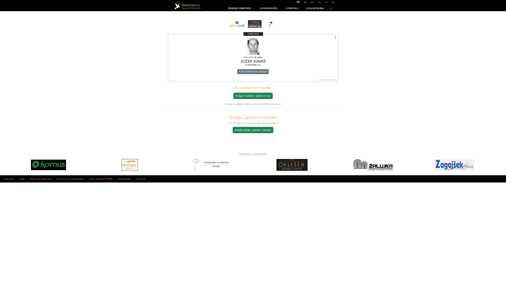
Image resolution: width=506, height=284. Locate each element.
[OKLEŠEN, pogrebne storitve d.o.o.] (292, 165)
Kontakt (22, 179)
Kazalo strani (141, 179)
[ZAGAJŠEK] (454, 165)
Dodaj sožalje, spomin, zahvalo (253, 130)
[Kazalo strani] (305, 2)
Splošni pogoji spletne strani (41, 179)
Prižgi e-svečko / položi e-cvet (253, 95)
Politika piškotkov (124, 179)
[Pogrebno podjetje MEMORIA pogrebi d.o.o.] (129, 165)
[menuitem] (241, 8)
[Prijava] (333, 2)
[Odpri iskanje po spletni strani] (331, 9)
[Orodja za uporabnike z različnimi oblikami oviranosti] (298, 2)
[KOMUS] (48, 165)
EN (319, 2)
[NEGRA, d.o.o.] (210, 165)
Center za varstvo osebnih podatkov (70, 179)
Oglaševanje (9, 179)
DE (326, 2)
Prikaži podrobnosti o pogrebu (253, 71)
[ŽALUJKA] (373, 165)
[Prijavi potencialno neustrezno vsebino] (335, 37)
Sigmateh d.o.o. (497, 179)
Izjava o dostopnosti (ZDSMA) (100, 179)
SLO (312, 2)
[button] (4, 165)
